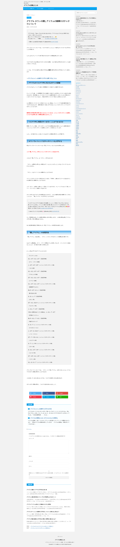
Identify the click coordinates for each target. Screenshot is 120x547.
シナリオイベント (80, 103)
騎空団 (77, 145)
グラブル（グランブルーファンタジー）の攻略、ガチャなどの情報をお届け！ (60, 542)
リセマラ (78, 116)
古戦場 (77, 125)
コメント (31, 438)
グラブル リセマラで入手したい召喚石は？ (40, 528)
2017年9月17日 (55, 211)
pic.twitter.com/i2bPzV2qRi (51, 38)
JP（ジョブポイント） (81, 85)
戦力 (77, 130)
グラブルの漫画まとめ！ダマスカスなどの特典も (44, 418)
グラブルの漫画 (40, 8)
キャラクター (79, 98)
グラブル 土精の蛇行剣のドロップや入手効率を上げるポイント (41, 497)
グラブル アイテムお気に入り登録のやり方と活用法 (39, 504)
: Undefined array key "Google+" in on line (62, 393)
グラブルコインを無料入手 (28, 8)
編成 (77, 140)
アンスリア (78, 91)
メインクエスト (79, 113)
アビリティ (78, 90)
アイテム (30, 429)
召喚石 (77, 127)
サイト (30, 466)
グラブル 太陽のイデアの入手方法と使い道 (37, 489)
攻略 (77, 132)
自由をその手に (79, 142)
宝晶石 (77, 128)
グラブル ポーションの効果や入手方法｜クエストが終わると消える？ (43, 511)
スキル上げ (78, 110)
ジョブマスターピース (81, 108)
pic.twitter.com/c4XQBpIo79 (46, 208)
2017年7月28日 (54, 41)
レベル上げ (78, 118)
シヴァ (77, 105)
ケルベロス (78, 100)
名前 (30, 456)
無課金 (77, 137)
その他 (77, 86)
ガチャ (77, 96)
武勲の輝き (78, 133)
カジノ (77, 95)
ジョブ (77, 106)
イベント (78, 93)
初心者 (77, 121)
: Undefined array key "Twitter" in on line (35, 393)
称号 (77, 138)
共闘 (77, 120)
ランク (77, 115)
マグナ (77, 111)
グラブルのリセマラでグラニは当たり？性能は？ (41, 526)
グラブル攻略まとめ (31, 5)
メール (31, 461)
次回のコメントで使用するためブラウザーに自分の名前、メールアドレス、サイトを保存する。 (49, 473)
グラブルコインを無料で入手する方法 (41, 409)
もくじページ (51, 8)
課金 (77, 143)
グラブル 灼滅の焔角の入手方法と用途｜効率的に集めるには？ (41, 519)
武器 (77, 135)
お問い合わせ (60, 536)
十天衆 (77, 123)
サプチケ (78, 101)
